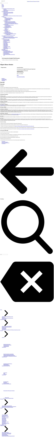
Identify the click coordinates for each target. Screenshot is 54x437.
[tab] (3, 78)
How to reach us (4, 329)
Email (17, 75)
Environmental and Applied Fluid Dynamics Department (10, 37)
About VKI (4, 9)
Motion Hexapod (5, 48)
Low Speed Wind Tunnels (6, 42)
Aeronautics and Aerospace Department (8, 36)
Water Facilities (5, 47)
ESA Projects (6, 31)
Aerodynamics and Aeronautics (9, 18)
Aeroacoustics (5, 372)
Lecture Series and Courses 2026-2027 (8, 12)
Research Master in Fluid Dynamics (7, 52)
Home (1, 309)
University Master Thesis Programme (8, 51)
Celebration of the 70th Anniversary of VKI (8, 8)
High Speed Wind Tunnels (5, 416)
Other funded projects (7, 32)
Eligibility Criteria (5, 10)
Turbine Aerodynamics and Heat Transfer (10, 22)
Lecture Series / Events (5, 11)
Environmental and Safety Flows (7, 27)
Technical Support (5, 45)
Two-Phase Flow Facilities (6, 46)
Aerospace (4, 17)
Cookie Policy (3, 143)
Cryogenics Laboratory (6, 40)
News (2, 4)
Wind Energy (6, 29)
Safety (6, 28)
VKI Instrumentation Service (5, 423)
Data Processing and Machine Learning (8, 398)
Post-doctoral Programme (6, 53)
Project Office (3, 49)
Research (3, 16)
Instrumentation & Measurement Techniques (10, 33)
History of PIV (8, 34)
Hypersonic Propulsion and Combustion (10, 21)
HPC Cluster (5, 41)
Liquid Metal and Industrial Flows (7, 363)
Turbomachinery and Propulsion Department (7, 407)
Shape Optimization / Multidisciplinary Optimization (11, 23)
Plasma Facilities (4, 418)
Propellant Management (8, 26)
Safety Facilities (5, 43)
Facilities (3, 38)
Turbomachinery (5, 20)
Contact (3, 6)
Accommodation (5, 14)
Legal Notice (3, 141)
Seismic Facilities (5, 44)
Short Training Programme (5, 432)
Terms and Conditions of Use (5, 142)
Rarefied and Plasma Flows (6, 344)
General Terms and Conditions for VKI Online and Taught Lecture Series (12, 15)
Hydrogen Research (5, 364)
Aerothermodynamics (6, 346)
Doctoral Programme (4, 434)
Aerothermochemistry (7, 19)
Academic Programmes (5, 50)
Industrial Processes (5, 24)
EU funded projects (5, 381)
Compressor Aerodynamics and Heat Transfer (9, 355)
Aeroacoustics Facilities (6, 39)
